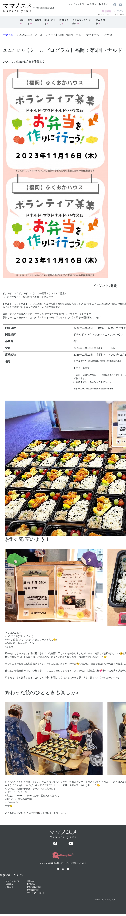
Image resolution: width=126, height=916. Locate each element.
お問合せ (103, 4)
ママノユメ (9, 35)
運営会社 (31, 881)
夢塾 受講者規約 (34, 887)
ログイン (118, 11)
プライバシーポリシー (37, 893)
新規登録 (106, 11)
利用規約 (31, 884)
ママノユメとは (76, 4)
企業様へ (91, 4)
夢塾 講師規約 (33, 890)
